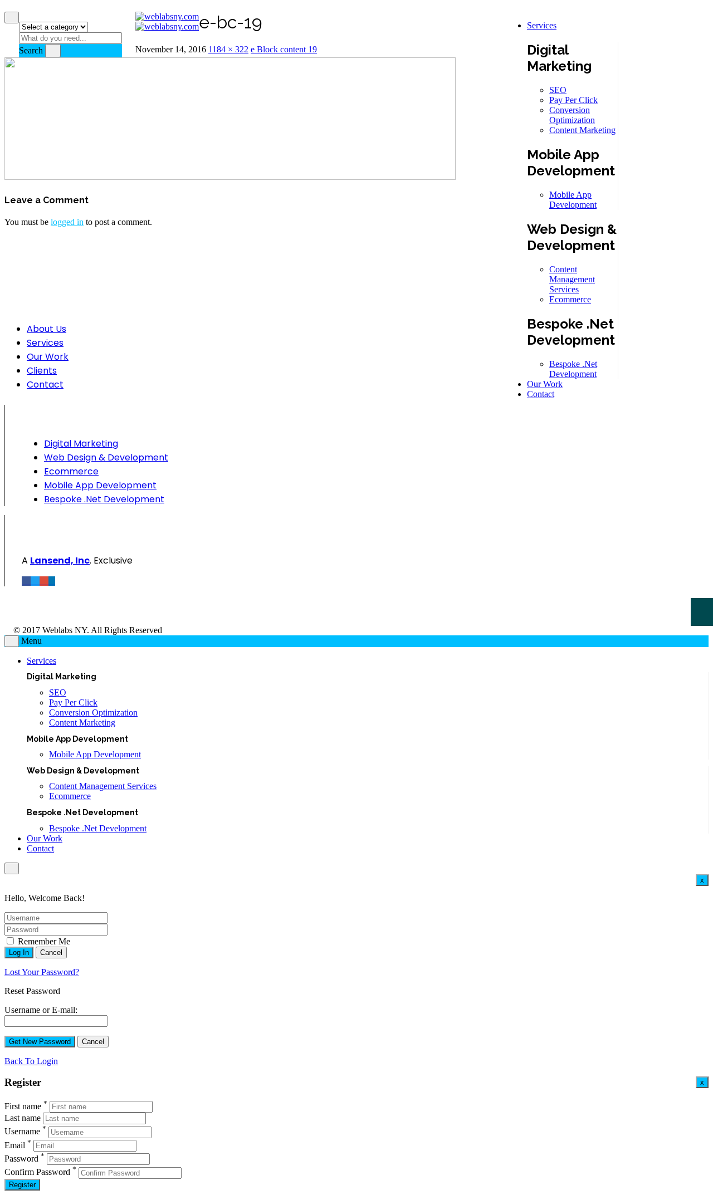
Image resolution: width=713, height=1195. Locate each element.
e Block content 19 (284, 49)
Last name (22, 1118)
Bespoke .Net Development (573, 369)
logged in (67, 222)
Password (21, 1158)
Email (14, 1145)
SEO (558, 90)
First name (22, 1106)
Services (541, 25)
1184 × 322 (228, 49)
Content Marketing (582, 130)
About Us (46, 328)
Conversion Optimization (572, 115)
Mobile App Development (573, 199)
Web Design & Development (106, 457)
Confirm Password (37, 1172)
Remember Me (43, 941)
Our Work (545, 384)
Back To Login (31, 1061)
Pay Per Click (573, 100)
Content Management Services (572, 279)
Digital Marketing (81, 443)
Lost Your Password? (41, 972)
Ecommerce (570, 299)
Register (22, 1185)
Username (22, 1132)
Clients (42, 370)
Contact (540, 394)
